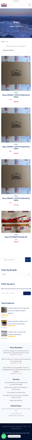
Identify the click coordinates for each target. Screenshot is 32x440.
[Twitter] (16, 437)
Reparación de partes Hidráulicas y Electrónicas (16, 388)
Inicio (2, 41)
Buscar (28, 259)
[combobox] (16, 274)
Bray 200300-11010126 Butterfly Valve (16, 147)
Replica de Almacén (16, 400)
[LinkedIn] (20, 437)
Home (11, 26)
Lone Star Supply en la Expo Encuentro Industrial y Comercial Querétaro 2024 (16, 352)
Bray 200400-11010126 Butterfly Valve (16, 199)
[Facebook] (12, 437)
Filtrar (27, 293)
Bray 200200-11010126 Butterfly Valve (16, 96)
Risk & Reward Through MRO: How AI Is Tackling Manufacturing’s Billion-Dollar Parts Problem (16, 370)
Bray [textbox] (16, 274)
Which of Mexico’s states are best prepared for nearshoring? (16, 360)
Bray (16, 93)
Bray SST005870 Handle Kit (16, 237)
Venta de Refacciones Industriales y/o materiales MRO (16, 383)
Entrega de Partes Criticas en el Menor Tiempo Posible (16, 396)
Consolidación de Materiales (16, 392)
